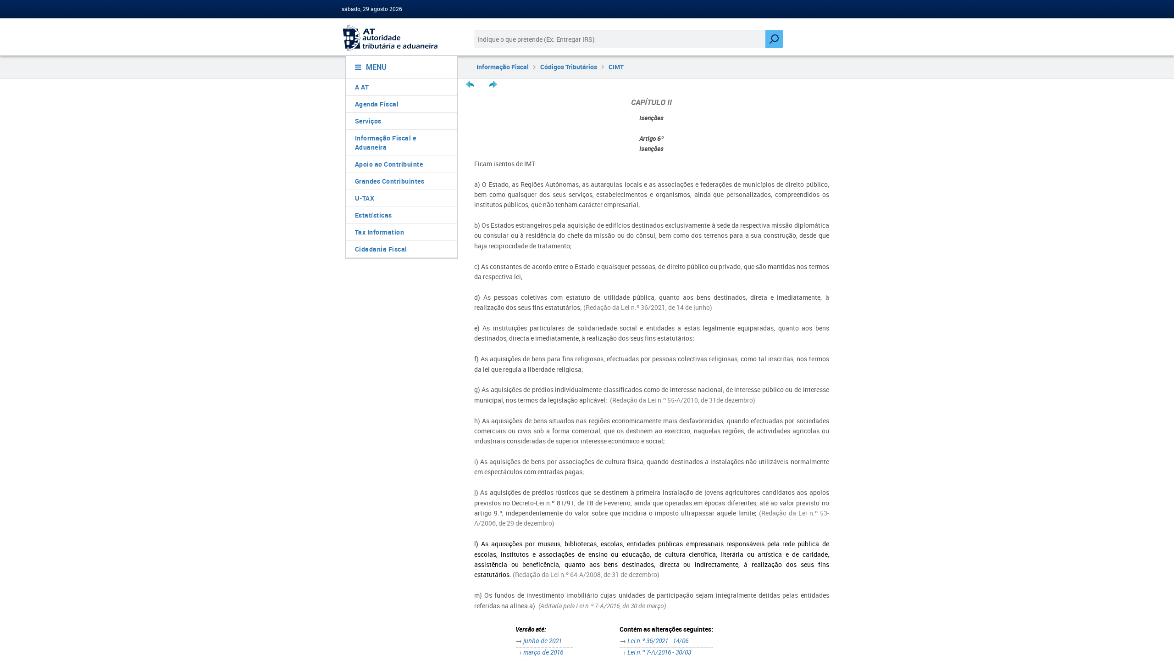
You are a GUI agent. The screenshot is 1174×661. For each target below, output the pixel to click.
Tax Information (379, 232)
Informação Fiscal (502, 66)
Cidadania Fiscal (381, 249)
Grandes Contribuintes (390, 181)
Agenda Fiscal (377, 104)
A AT (362, 87)
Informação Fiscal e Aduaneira (385, 142)
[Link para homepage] (398, 38)
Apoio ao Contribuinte (389, 164)
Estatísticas (373, 215)
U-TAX (365, 198)
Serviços (368, 121)
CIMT (616, 66)
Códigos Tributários (568, 66)
